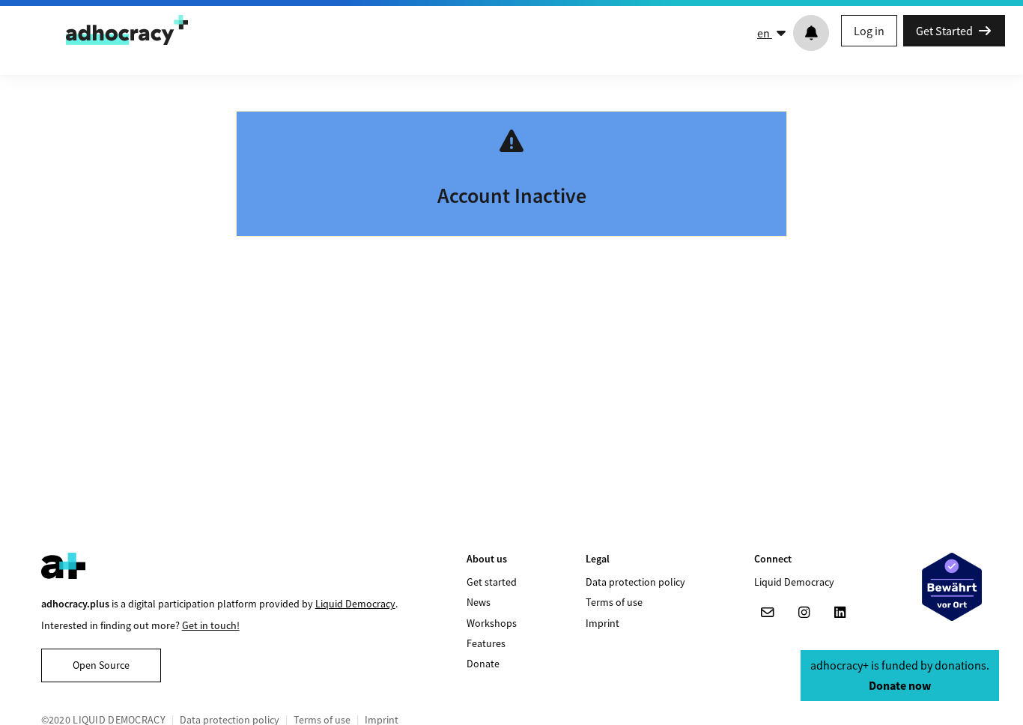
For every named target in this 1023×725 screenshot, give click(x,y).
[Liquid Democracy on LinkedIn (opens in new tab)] (839, 612)
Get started (492, 582)
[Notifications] (811, 33)
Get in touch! (211, 625)
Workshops (492, 623)
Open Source (101, 665)
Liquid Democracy (355, 603)
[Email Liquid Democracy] (767, 612)
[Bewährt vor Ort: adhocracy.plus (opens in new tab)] (952, 587)
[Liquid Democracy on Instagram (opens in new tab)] (803, 612)
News (479, 602)
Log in (869, 30)
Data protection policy (635, 582)
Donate (483, 663)
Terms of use (614, 602)
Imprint (602, 623)
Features (486, 643)
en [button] (764, 32)
